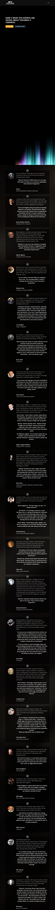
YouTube (9, 26)
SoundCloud (20, 26)
